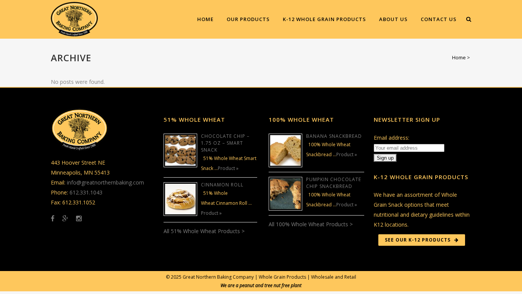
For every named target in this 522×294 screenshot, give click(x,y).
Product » (228, 168)
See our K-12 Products (418, 240)
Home (459, 57)
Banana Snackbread (334, 136)
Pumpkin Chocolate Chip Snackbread (333, 182)
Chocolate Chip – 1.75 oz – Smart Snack (225, 143)
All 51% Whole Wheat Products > (204, 231)
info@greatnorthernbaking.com (105, 182)
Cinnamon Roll (222, 184)
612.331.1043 (86, 192)
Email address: (391, 137)
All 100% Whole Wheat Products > (311, 224)
